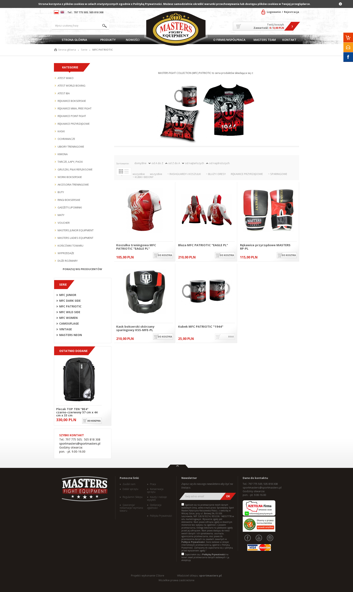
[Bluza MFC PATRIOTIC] (206, 210)
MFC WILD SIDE (69, 312)
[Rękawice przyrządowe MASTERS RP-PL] (268, 210)
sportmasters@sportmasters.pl (79, 443)
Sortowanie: (122, 163)
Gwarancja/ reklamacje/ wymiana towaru (131, 508)
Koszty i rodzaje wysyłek (157, 499)
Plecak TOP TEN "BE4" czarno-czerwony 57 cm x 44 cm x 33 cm (76, 412)
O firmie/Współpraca (229, 40)
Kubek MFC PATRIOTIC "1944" (200, 326)
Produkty (108, 40)
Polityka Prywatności (161, 515)
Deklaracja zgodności (154, 507)
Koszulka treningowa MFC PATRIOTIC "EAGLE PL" (136, 246)
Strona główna (74, 40)
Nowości (133, 40)
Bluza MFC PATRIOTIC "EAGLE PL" (203, 245)
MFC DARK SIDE (70, 301)
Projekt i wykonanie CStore (147, 575)
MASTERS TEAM (265, 40)
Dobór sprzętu (130, 489)
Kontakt (289, 40)
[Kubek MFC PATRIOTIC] (206, 292)
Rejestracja (291, 12)
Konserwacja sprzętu (155, 491)
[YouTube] (259, 538)
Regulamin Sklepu (133, 497)
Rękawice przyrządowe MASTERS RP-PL (265, 246)
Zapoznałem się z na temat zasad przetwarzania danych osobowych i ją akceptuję (205, 557)
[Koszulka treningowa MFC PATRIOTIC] (144, 210)
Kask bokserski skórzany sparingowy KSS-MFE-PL (135, 328)
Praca (153, 484)
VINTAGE (65, 329)
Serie (84, 49)
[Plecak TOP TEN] (79, 379)
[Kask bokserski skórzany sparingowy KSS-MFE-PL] (144, 292)
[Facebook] (247, 538)
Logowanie (274, 12)
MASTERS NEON (70, 335)
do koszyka (165, 255)
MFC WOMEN (68, 318)
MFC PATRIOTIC (70, 306)
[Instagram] (270, 538)
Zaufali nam (129, 484)
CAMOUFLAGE (69, 323)
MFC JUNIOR (67, 295)
